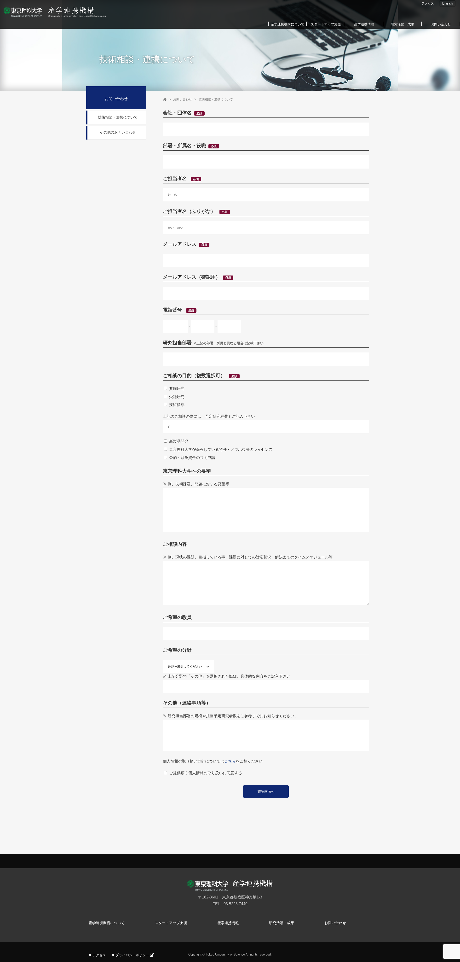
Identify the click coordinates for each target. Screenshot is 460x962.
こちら (230, 761)
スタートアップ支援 (326, 24)
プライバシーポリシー (132, 955)
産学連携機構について (287, 24)
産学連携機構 (71, 10)
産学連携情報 (364, 24)
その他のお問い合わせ (118, 132)
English (447, 3)
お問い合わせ (441, 24)
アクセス (427, 3)
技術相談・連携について (216, 99)
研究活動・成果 (402, 24)
